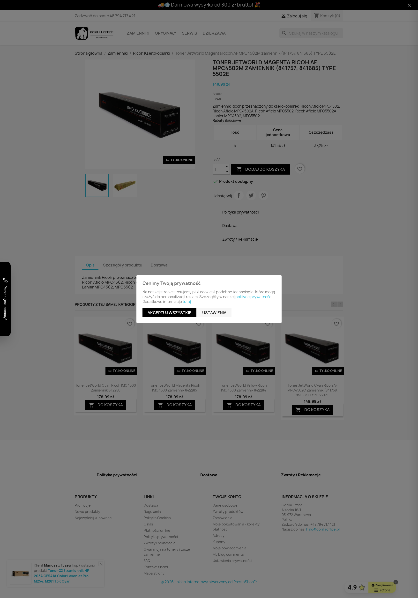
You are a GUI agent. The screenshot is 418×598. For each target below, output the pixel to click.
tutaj (187, 301)
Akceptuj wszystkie (169, 312)
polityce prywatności (253, 296)
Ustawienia (214, 312)
